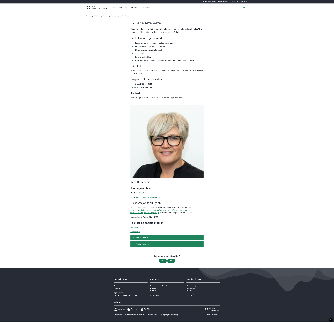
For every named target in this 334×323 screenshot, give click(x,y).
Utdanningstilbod (120, 7)
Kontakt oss (234, 1)
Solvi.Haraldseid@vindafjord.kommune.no (152, 197)
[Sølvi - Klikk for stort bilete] (167, 141)
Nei (171, 261)
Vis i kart (189, 295)
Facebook (134, 232)
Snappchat (134, 227)
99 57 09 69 (140, 193)
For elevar (135, 7)
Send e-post (154, 295)
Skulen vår (147, 7)
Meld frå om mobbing (209, 1)
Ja (163, 261)
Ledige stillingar (223, 1)
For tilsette (244, 1)
